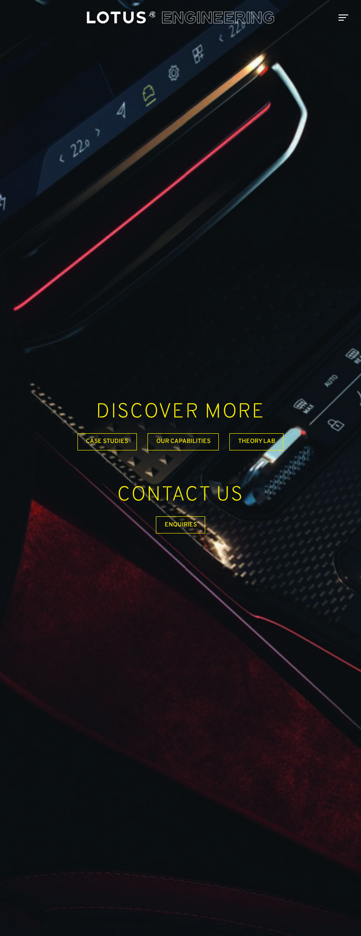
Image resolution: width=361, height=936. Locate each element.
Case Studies (107, 441)
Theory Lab (256, 441)
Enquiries (181, 525)
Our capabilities (183, 441)
